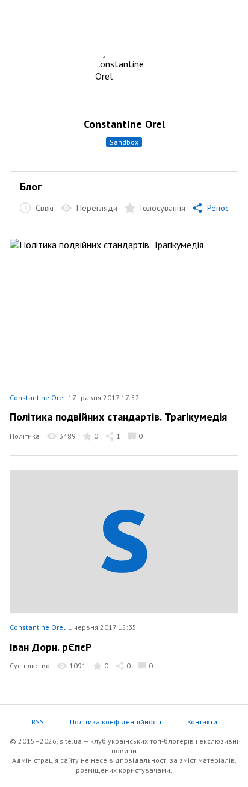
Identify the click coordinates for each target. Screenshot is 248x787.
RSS (37, 721)
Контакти (202, 721)
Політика (25, 436)
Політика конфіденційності (115, 721)
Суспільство (30, 665)
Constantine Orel (124, 124)
